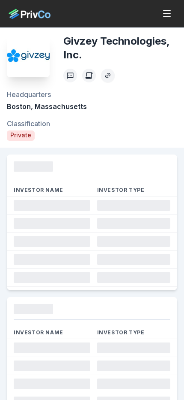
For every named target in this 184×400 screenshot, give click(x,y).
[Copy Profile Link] (108, 75)
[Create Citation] (89, 75)
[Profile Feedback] (70, 75)
